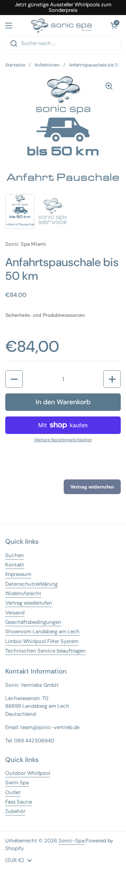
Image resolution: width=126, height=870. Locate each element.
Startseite (15, 65)
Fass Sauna (18, 801)
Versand (14, 612)
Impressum (18, 574)
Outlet (13, 792)
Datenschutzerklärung (31, 583)
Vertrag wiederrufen (28, 602)
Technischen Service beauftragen (45, 650)
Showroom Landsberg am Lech (42, 631)
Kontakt (14, 564)
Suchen (14, 555)
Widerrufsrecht (23, 593)
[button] (14, 379)
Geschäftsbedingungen (33, 622)
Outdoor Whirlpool (27, 773)
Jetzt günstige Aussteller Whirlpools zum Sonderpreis (63, 7)
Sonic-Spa (71, 840)
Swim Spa (17, 782)
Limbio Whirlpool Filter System (41, 641)
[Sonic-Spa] (61, 26)
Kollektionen (47, 65)
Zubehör (15, 811)
